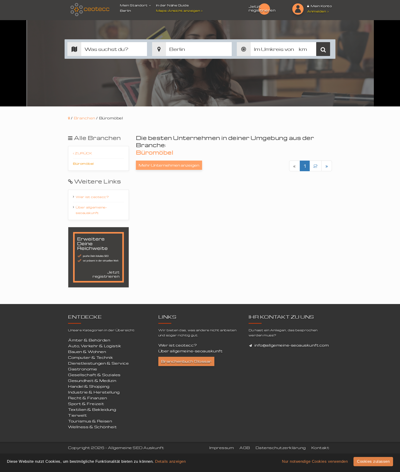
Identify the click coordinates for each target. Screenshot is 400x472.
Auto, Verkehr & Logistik (94, 346)
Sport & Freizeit (86, 403)
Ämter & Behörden (89, 340)
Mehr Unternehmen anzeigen (169, 165)
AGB (244, 447)
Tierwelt (77, 415)
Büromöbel (83, 163)
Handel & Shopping (88, 386)
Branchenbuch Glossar (186, 361)
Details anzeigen (170, 461)
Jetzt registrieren (262, 8)
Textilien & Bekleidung (92, 409)
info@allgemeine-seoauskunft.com (291, 345)
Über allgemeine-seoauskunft (91, 210)
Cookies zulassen (373, 461)
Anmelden (317, 11)
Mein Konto (321, 6)
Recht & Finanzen (87, 398)
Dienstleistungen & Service (98, 363)
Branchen (84, 118)
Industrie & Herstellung (94, 392)
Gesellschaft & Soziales (94, 375)
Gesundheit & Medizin (92, 380)
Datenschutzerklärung (281, 447)
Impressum (221, 447)
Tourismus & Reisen (90, 421)
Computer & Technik (90, 357)
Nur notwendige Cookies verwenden (315, 461)
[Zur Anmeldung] (298, 9)
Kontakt (320, 447)
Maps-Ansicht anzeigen (178, 10)
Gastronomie (82, 369)
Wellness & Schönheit (92, 427)
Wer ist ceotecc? (92, 197)
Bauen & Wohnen (87, 351)
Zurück (83, 153)
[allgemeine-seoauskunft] (90, 10)
